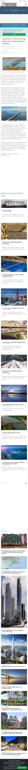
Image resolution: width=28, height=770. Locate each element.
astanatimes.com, (10, 153)
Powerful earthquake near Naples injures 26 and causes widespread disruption (14, 753)
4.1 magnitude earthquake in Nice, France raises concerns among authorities (13, 572)
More (14, 26)
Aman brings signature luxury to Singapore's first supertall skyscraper (12, 709)
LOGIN (20, 1)
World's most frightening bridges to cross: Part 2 (12, 371)
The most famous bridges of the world (13, 308)
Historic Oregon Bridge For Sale (11, 432)
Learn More (11, 32)
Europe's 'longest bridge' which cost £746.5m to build (12, 687)
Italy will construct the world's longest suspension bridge (13, 275)
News (16, 9)
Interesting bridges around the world (12, 404)
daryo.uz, (17, 153)
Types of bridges (7, 210)
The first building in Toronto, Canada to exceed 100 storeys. (13, 630)
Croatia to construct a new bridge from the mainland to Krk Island (13, 463)
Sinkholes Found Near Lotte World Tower (13, 666)
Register (14, 34)
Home (12, 9)
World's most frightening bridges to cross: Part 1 (12, 242)
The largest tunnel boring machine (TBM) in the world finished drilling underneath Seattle (14, 552)
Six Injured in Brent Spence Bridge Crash (13, 342)
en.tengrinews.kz (5, 155)
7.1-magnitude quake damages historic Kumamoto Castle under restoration (12, 732)
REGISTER (24, 1)
